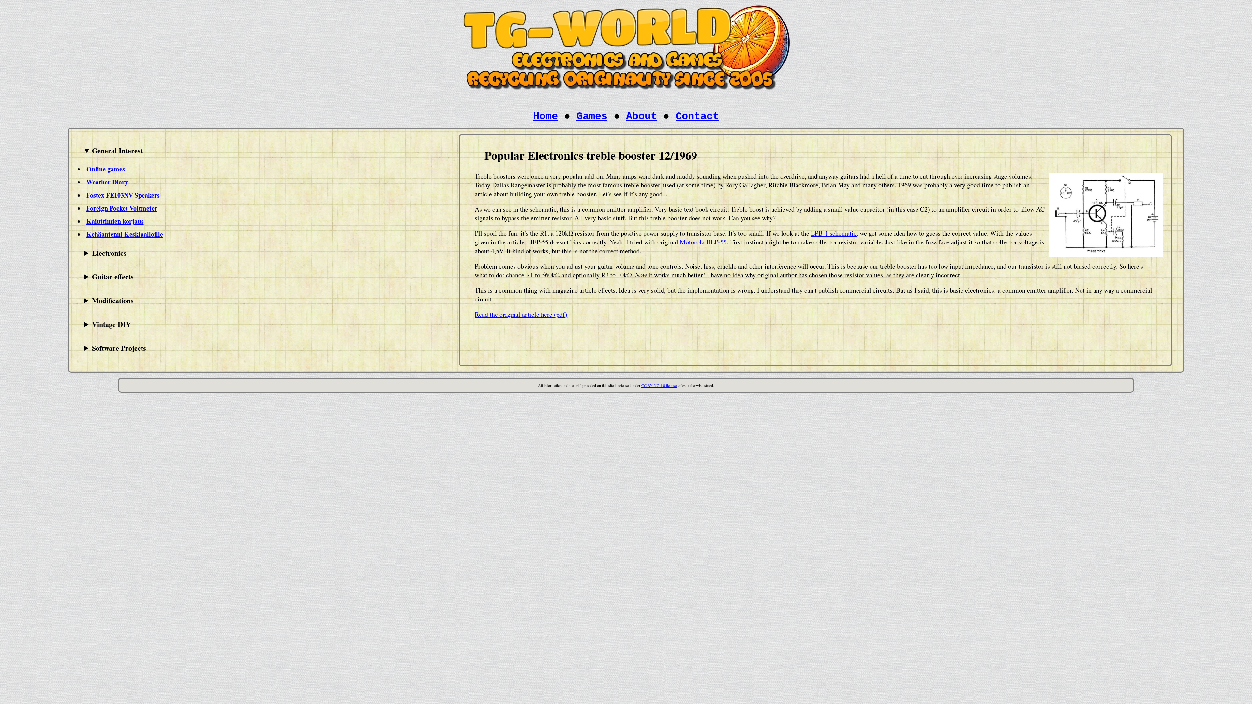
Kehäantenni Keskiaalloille (124, 234)
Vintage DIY (111, 324)
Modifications (113, 300)
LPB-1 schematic (834, 233)
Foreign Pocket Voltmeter (121, 208)
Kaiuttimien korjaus (115, 221)
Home (545, 116)
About (641, 116)
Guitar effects (113, 276)
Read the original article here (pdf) (521, 314)
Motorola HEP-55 (703, 242)
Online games (105, 169)
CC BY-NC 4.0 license (659, 385)
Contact (697, 116)
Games (591, 116)
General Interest (117, 150)
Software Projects (119, 348)
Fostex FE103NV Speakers (123, 195)
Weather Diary (107, 182)
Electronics (109, 252)
